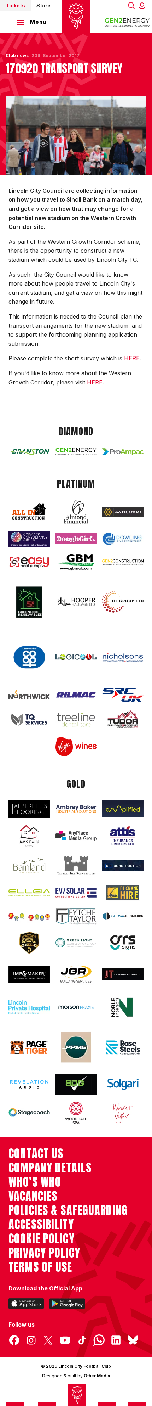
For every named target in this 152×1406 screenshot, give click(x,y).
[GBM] (76, 562)
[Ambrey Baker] (76, 809)
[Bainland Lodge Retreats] (29, 866)
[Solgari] (123, 1084)
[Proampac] (123, 451)
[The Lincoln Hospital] (29, 1007)
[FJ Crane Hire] (123, 892)
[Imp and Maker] (29, 974)
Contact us (35, 1153)
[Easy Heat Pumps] (29, 562)
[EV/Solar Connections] (76, 893)
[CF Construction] (123, 865)
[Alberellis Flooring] (29, 809)
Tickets (15, 5)
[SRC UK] (123, 695)
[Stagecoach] (29, 1113)
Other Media (97, 1375)
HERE (132, 358)
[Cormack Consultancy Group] (29, 539)
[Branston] (29, 451)
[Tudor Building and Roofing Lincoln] (123, 719)
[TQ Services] (29, 719)
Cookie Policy (41, 1238)
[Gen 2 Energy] (76, 452)
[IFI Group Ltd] (123, 602)
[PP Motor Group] (76, 1047)
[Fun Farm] (29, 916)
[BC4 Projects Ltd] (123, 512)
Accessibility (41, 1224)
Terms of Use (40, 1267)
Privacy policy (44, 1253)
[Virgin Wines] (76, 746)
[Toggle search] (131, 5)
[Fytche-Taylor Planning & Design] (76, 916)
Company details (50, 1168)
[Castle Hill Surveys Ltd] (76, 865)
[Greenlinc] (29, 602)
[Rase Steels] (123, 1047)
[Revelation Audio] (29, 1084)
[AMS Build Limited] (29, 835)
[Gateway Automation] (123, 916)
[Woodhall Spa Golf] (76, 1113)
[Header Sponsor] (127, 22)
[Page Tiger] (29, 1047)
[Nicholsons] (123, 657)
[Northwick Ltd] (29, 694)
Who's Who (34, 1182)
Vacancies (32, 1196)
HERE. (95, 382)
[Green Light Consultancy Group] (76, 942)
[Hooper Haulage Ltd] (76, 601)
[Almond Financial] (76, 512)
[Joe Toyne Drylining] (123, 974)
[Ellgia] (29, 892)
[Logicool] (76, 657)
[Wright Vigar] (123, 1113)
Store (43, 5)
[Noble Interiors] (123, 1007)
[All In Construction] (29, 512)
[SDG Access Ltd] (76, 1084)
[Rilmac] (76, 695)
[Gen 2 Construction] (123, 562)
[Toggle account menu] (143, 5)
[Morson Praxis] (76, 1007)
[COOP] (29, 657)
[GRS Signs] (123, 942)
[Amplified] (123, 808)
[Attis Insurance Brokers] (123, 836)
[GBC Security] (29, 942)
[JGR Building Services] (76, 974)
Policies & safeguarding (68, 1210)
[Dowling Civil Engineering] (123, 538)
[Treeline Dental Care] (76, 719)
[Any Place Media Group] (76, 836)
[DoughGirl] (76, 538)
